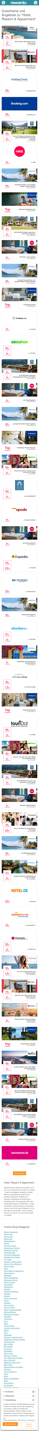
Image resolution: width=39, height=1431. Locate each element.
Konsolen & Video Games (12, 1262)
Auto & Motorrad (9, 1360)
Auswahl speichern (28, 1425)
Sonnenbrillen (8, 1383)
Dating (6, 1376)
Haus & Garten (9, 1305)
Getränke (7, 1289)
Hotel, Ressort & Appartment (14, 1271)
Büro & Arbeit (8, 1344)
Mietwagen (7, 1275)
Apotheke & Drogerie (11, 1291)
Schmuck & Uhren (10, 1246)
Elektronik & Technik (11, 1250)
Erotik (6, 1374)
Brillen (6, 1381)
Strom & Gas (8, 1353)
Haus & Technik (9, 1307)
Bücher (6, 1330)
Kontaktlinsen (8, 1385)
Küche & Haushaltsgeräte (12, 1310)
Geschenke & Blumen (11, 1388)
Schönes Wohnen (10, 1312)
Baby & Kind (8, 1365)
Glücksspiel (8, 1335)
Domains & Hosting (10, 1355)
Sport (6, 1333)
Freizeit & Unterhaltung (12, 1328)
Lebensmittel (8, 1285)
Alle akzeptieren (10, 1424)
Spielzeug (7, 1369)
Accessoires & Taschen (12, 1248)
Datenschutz (22, 1420)
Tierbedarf (7, 1317)
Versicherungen (9, 1342)
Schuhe (6, 1243)
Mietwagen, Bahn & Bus (12, 1362)
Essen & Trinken (9, 1282)
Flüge (6, 1269)
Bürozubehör (8, 1346)
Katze (6, 1323)
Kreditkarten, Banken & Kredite (14, 1339)
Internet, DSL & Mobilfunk (12, 1264)
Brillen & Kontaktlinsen (11, 1378)
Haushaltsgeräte (9, 1252)
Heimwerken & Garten (11, 1314)
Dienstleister (8, 1351)
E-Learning (7, 1349)
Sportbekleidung (9, 1241)
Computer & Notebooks (12, 1255)
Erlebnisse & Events (11, 1280)
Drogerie (7, 1296)
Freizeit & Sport (9, 1326)
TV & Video (8, 1259)
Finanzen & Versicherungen (13, 1337)
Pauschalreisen (9, 1273)
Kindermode (8, 1239)
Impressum (31, 1420)
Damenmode (8, 1236)
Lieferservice (8, 1287)
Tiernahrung (8, 1319)
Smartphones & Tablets (12, 1257)
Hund (6, 1321)
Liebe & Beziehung (10, 1372)
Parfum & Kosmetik (10, 1298)
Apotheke (7, 1294)
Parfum (6, 1301)
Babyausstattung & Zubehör (13, 1367)
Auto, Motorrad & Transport (13, 1358)
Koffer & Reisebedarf (11, 1278)
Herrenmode (8, 1234)
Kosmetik (7, 1303)
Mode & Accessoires (11, 1232)
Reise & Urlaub (9, 1266)
